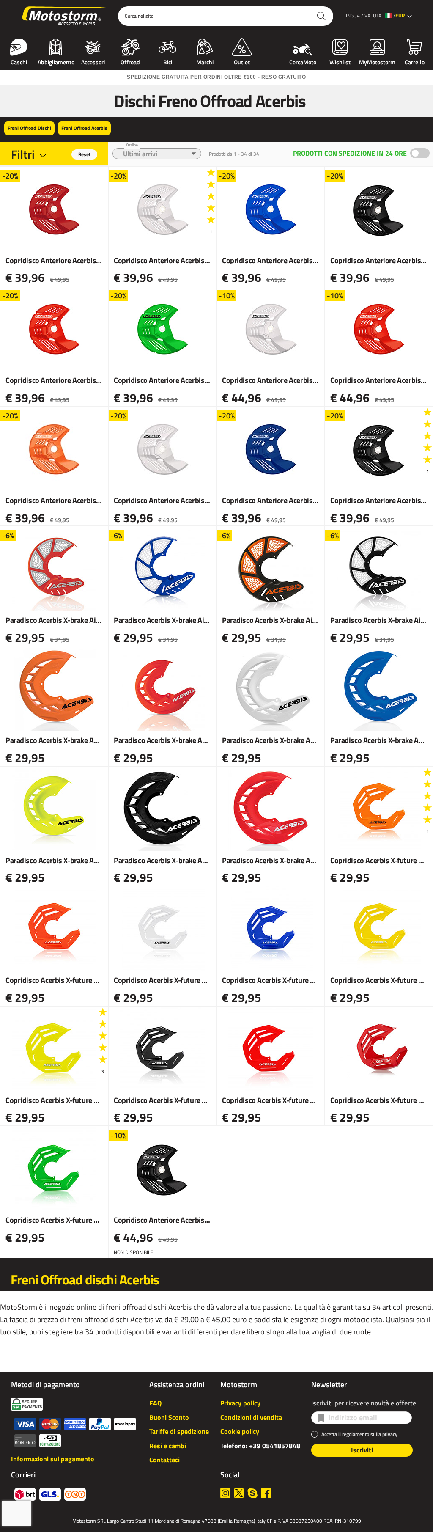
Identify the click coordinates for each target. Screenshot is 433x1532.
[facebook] (266, 1493)
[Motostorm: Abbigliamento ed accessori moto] (64, 16)
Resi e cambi (167, 1446)
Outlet (242, 61)
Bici (167, 61)
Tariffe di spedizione (179, 1431)
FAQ (155, 1403)
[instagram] (225, 1493)
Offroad (130, 61)
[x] (239, 1493)
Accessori (93, 61)
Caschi (19, 61)
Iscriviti (362, 1450)
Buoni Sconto (169, 1417)
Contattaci (164, 1460)
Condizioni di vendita (251, 1417)
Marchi (205, 61)
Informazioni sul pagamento (52, 1459)
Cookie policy (239, 1431)
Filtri (23, 154)
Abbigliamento (56, 61)
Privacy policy (240, 1403)
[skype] (252, 1493)
